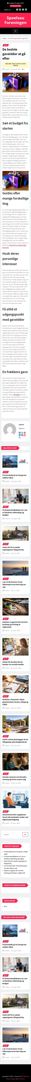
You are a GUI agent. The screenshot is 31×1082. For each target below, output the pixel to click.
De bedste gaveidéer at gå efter (18, 38)
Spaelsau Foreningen (15, 20)
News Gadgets (11, 1079)
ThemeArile (21, 1079)
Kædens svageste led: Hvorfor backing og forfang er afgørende (15, 624)
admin (7, 69)
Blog (5, 906)
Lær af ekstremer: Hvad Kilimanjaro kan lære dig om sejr (14, 584)
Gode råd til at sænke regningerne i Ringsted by (13, 548)
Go (25, 834)
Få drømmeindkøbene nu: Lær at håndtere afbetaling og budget (14, 512)
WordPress (24, 1076)
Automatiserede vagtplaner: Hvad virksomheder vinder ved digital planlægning (15, 817)
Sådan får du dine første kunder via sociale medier (13, 663)
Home (4, 38)
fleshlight (17, 395)
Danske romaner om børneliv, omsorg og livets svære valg (14, 778)
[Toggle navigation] (15, 31)
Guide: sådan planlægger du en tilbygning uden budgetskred (15, 740)
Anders (7, 481)
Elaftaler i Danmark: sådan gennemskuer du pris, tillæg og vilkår (15, 702)
